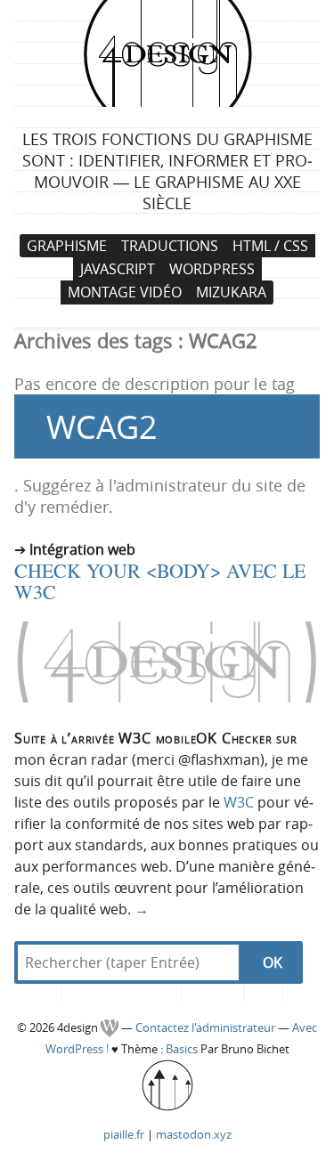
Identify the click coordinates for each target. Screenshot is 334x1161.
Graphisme (67, 246)
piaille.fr (123, 1134)
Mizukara (231, 293)
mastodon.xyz (194, 1134)
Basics (182, 1049)
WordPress (212, 269)
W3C (239, 802)
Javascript (117, 269)
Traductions (169, 246)
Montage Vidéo (125, 293)
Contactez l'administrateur (206, 1027)
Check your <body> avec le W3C (159, 581)
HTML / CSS (270, 246)
